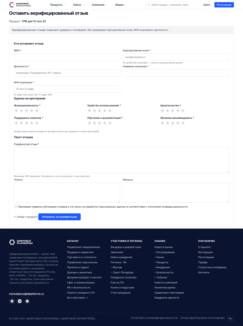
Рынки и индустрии (122, 287)
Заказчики (117, 252)
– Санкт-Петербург (122, 272)
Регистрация (224, 4)
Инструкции (205, 252)
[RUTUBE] (27, 301)
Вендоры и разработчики (126, 247)
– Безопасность (163, 272)
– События (160, 277)
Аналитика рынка (164, 287)
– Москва (116, 267)
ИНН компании (24, 82)
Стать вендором (120, 292)
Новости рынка (163, 247)
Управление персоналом (82, 262)
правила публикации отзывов (49, 206)
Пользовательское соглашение (202, 318)
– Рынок (159, 257)
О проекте (204, 247)
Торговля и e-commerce (82, 257)
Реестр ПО (117, 282)
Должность (22, 66)
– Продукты (161, 262)
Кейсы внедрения (121, 257)
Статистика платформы (212, 267)
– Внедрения (162, 267)
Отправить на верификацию (59, 216)
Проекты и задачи (78, 267)
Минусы (128, 179)
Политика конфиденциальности (154, 318)
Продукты (56, 4)
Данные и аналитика (79, 272)
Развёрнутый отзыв (26, 144)
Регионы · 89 (118, 262)
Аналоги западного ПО (81, 292)
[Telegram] (12, 301)
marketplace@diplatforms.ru (26, 293)
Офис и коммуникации (81, 282)
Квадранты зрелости (166, 297)
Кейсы (77, 4)
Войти (206, 4)
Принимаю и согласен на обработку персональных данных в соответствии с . (103, 206)
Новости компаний (165, 282)
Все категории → (77, 297)
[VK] (20, 301)
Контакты (203, 272)
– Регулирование (164, 252)
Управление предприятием (83, 247)
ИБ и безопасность (78, 287)
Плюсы (18, 179)
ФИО (17, 50)
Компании (98, 4)
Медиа (119, 4)
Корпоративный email (137, 50)
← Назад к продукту (26, 216)
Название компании (136, 66)
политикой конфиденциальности (168, 206)
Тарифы (202, 262)
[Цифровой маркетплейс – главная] (20, 4)
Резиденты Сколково (123, 277)
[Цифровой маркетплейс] (34, 242)
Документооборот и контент (84, 277)
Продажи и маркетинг (80, 252)
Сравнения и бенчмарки (169, 292)
